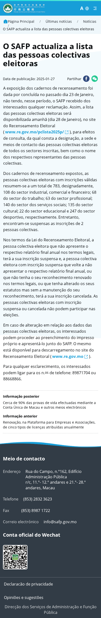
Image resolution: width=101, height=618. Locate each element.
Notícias (89, 21)
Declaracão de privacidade (28, 584)
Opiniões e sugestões (23, 597)
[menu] (95, 8)
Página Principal (21, 21)
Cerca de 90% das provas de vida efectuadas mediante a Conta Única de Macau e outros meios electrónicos (49, 405)
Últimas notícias (59, 21)
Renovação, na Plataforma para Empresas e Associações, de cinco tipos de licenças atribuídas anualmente (49, 424)
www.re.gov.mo (67, 356)
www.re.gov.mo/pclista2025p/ (34, 132)
